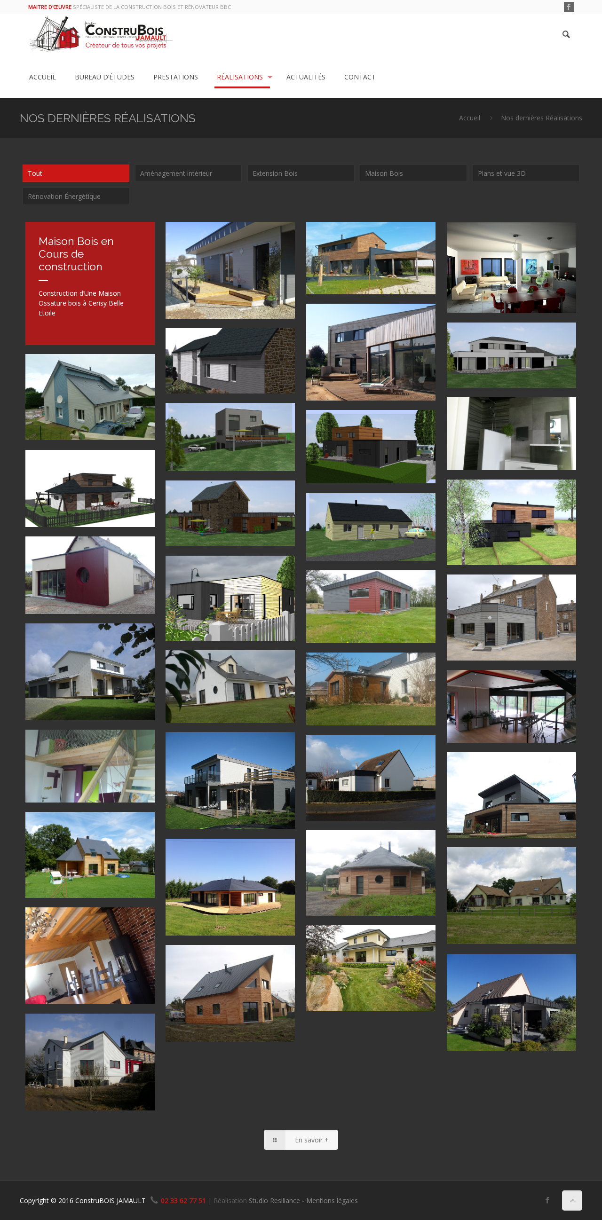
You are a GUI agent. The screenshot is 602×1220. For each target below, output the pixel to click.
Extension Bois (275, 173)
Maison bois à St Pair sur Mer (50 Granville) (230, 764)
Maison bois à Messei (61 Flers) (220, 247)
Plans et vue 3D (502, 173)
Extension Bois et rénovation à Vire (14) (82, 1045)
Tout (35, 173)
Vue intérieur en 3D (508, 241)
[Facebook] (569, 6)
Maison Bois (384, 173)
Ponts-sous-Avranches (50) (497, 348)
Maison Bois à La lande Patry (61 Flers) (230, 675)
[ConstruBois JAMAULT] (101, 35)
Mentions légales (332, 1200)
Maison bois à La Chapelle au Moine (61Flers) (366, 254)
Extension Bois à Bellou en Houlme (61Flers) (364, 684)
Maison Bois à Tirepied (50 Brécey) (229, 970)
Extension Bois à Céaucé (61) (501, 600)
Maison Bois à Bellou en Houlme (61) (511, 872)
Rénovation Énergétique (64, 196)
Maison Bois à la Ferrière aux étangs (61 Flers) (507, 784)
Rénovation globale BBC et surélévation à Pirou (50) (88, 386)
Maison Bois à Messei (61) (353, 950)
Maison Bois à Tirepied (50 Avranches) (73, 655)
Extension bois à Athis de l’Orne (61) (365, 760)
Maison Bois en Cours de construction (76, 254)
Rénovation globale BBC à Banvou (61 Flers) (227, 360)
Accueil (469, 117)
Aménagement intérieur (176, 173)
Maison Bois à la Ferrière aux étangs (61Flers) (366, 602)
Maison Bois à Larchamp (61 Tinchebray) (353, 861)
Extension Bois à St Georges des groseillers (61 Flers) (509, 986)
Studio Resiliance (274, 1200)
